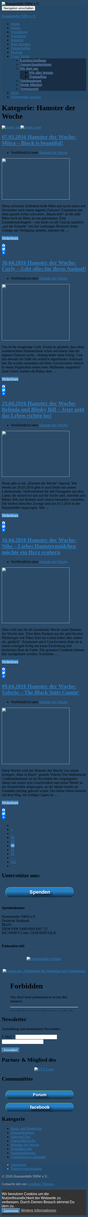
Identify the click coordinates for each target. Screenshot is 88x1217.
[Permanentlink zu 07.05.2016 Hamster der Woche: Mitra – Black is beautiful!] (35, 198)
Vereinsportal (29, 89)
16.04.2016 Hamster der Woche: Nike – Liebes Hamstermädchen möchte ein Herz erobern (39, 546)
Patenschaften (20, 48)
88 (12, 837)
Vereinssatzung (30, 81)
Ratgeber (17, 40)
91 (12, 850)
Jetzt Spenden (20, 44)
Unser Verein (20, 56)
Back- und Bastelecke (26, 1128)
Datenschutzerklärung (26, 1169)
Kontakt (16, 52)
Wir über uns (29, 68)
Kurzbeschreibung (33, 60)
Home (15, 24)
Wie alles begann (41, 72)
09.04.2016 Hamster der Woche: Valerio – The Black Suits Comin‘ (40, 689)
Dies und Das (20, 1137)
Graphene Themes (40, 1184)
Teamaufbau (37, 76)
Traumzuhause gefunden (28, 1157)
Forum (15, 28)
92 (12, 854)
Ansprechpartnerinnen (35, 64)
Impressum (18, 1164)
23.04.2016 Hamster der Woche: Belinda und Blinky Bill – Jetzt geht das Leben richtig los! (43, 409)
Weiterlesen (10, 238)
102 (13, 862)
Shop (14, 93)
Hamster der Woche (53, 152)
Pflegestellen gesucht (26, 97)
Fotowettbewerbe (23, 1141)
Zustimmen (11, 1210)
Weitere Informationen (38, 1210)
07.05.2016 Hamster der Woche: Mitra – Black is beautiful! (39, 140)
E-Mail (8, 1037)
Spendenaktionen (23, 1153)
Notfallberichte (21, 1149)
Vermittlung (19, 32)
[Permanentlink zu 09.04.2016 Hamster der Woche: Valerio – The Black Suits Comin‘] (35, 763)
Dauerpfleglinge (22, 1132)
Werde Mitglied (31, 85)
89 (12, 841)
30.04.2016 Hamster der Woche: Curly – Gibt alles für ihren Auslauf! (44, 266)
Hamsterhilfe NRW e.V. (19, 16)
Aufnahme (18, 36)
